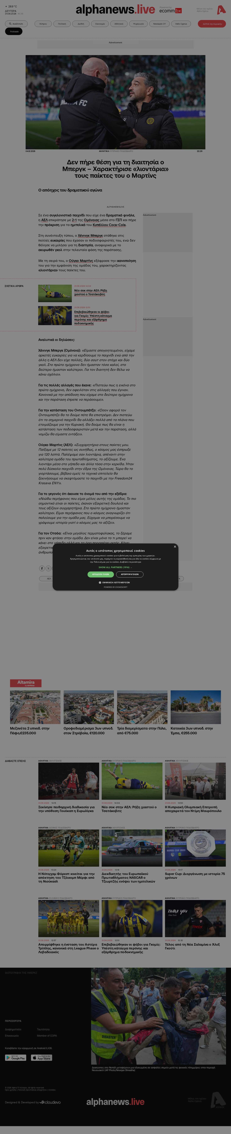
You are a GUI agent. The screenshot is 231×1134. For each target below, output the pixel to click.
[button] (115, 567)
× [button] (175, 547)
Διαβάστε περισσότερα (130, 562)
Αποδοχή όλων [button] (100, 574)
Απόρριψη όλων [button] (130, 574)
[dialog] (115, 566)
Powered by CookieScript (115, 587)
